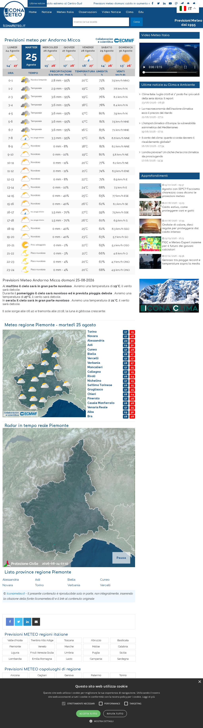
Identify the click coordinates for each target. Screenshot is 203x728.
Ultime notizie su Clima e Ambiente (168, 85)
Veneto (42, 646)
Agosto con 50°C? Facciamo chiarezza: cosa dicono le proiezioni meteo (181, 193)
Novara (8, 585)
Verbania (74, 585)
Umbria (69, 652)
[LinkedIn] (27, 622)
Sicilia (123, 652)
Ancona (15, 675)
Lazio (69, 658)
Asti (37, 579)
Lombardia (15, 658)
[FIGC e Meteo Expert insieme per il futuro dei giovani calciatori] (150, 243)
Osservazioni (88, 12)
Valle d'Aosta (15, 640)
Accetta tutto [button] (88, 713)
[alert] (101, 703)
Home (33, 12)
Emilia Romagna (42, 658)
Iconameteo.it (16, 593)
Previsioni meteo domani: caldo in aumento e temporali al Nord (107, 3)
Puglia (96, 652)
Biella (71, 579)
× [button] (199, 681)
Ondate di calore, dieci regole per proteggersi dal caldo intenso (180, 228)
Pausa (121, 558)
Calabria (123, 646)
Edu (141, 12)
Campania (96, 658)
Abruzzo (96, 640)
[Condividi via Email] (36, 622)
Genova (69, 675)
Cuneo (105, 579)
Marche (69, 646)
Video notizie (111, 12)
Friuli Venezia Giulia (42, 652)
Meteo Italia (65, 12)
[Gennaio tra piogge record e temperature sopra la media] (150, 261)
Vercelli (105, 585)
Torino (39, 585)
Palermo (96, 675)
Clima (129, 12)
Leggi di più (148, 696)
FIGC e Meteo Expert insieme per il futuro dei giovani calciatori (181, 246)
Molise (96, 646)
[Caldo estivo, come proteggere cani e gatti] (150, 208)
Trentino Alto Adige (42, 640)
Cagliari (42, 675)
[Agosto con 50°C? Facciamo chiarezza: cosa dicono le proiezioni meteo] (150, 190)
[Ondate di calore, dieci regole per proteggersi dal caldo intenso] (150, 226)
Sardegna (123, 658)
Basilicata (123, 640)
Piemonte (15, 646)
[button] (101, 721)
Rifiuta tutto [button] (115, 713)
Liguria (15, 652)
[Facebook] (10, 622)
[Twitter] (19, 622)
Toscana (69, 640)
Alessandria (11, 579)
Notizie (47, 12)
